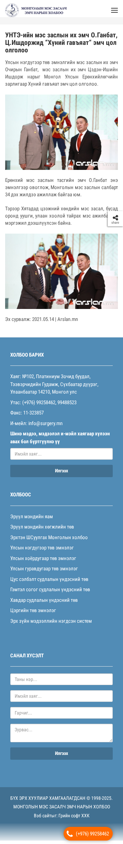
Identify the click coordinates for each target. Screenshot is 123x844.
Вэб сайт (42, 819)
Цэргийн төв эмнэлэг (33, 614)
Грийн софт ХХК (74, 819)
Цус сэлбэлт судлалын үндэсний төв (49, 583)
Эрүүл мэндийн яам (31, 520)
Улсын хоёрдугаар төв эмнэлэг (43, 562)
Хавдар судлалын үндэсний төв (44, 603)
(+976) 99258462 (92, 834)
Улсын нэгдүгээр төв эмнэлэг (42, 551)
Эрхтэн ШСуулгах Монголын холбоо (49, 541)
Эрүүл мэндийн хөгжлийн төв (42, 530)
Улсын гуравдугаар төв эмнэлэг (44, 572)
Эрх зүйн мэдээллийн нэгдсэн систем (51, 624)
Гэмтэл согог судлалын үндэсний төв (50, 593)
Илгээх (61, 474)
